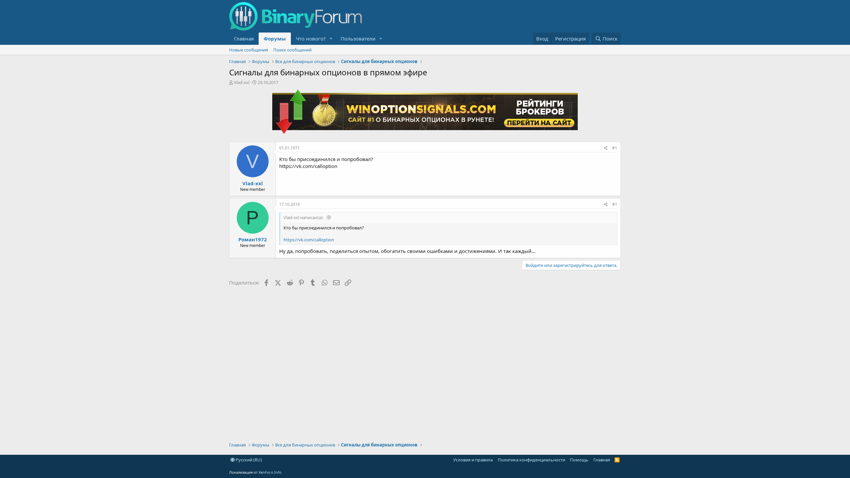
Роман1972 (252, 239)
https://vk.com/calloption (309, 240)
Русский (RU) (248, 460)
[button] (331, 39)
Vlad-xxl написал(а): (304, 217)
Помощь (579, 460)
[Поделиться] (606, 148)
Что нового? (311, 38)
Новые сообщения (248, 50)
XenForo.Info (270, 472)
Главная (244, 38)
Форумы (275, 38)
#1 (614, 148)
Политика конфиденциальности (531, 460)
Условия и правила (473, 460)
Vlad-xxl (241, 82)
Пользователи (358, 38)
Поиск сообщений (292, 50)
